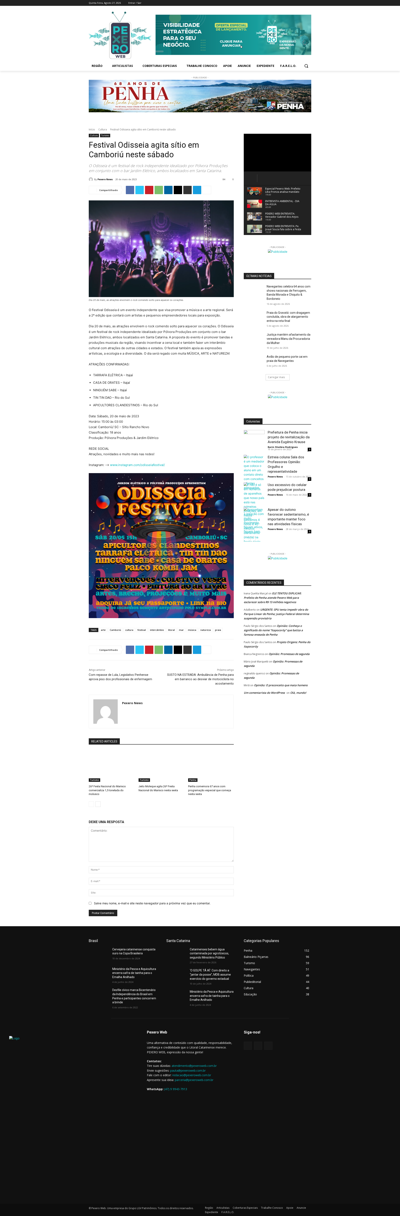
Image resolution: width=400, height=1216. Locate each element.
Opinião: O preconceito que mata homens (281, 685)
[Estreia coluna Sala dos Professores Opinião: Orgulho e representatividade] (254, 472)
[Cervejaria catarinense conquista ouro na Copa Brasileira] (99, 954)
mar (181, 629)
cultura (129, 629)
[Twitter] (303, 3)
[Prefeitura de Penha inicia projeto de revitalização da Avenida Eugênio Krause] (254, 440)
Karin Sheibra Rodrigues (283, 447)
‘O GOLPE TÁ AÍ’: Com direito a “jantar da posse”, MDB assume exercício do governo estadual (210, 974)
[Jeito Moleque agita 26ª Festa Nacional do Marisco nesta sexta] (161, 766)
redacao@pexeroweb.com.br (191, 1075)
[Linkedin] (168, 190)
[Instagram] (297, 3)
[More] (206, 190)
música (192, 629)
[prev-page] (91, 804)
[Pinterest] (149, 190)
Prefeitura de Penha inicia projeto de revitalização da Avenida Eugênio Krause (289, 437)
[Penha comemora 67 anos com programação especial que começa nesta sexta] (211, 766)
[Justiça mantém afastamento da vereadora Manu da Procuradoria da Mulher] (254, 340)
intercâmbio (157, 629)
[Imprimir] (187, 190)
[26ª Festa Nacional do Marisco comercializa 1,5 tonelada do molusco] (111, 766)
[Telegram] (197, 190)
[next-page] (98, 804)
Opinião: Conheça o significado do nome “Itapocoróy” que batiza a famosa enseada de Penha (273, 630)
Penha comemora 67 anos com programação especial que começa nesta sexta (209, 790)
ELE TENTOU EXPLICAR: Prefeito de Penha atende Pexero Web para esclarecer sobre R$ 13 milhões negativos (272, 597)
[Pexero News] (91, 179)
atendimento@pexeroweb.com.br (194, 1066)
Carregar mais (276, 377)
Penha (192, 780)
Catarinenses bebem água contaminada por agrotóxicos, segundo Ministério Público (209, 953)
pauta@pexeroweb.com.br (188, 1070)
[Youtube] (308, 3)
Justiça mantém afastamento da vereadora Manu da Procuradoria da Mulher (288, 338)
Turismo (105, 135)
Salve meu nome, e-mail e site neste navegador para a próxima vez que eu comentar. (152, 903)
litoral (171, 629)
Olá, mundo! (298, 693)
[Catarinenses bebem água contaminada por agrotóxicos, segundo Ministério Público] (176, 954)
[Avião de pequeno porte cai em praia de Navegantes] (254, 362)
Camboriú (115, 629)
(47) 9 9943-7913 (175, 1089)
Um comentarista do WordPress (264, 693)
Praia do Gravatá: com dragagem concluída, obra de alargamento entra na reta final (288, 316)
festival (142, 629)
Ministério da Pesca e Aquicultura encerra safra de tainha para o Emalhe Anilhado (134, 973)
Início (92, 129)
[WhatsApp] (159, 190)
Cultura (102, 129)
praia (218, 629)
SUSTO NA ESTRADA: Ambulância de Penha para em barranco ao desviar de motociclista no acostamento (200, 679)
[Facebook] (291, 3)
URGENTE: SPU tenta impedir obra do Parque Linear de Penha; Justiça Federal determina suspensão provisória (276, 614)
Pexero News (105, 179)
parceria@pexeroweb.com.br (194, 1080)
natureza (205, 629)
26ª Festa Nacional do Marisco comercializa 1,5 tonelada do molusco (107, 790)
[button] (306, 66)
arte (103, 629)
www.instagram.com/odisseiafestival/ (137, 465)
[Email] (178, 190)
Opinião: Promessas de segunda (289, 654)
